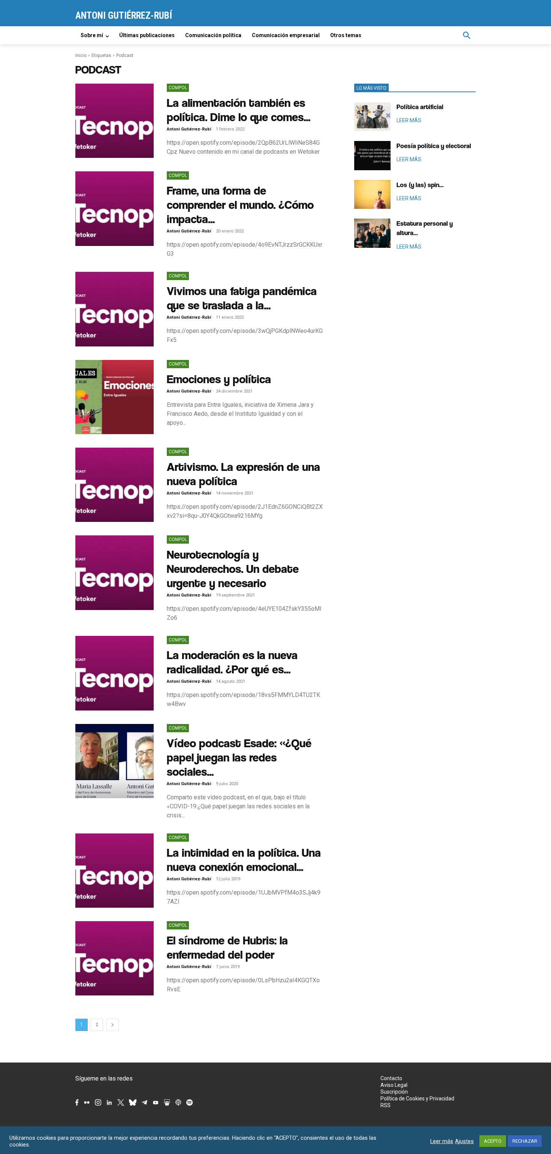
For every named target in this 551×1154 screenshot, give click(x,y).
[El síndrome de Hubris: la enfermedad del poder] (114, 958)
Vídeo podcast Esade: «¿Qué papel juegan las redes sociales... (239, 757)
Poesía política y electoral (434, 146)
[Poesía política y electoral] (372, 155)
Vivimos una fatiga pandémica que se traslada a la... (242, 298)
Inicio (81, 55)
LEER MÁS (409, 120)
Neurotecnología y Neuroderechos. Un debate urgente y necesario (233, 568)
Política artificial (420, 107)
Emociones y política (219, 379)
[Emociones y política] (114, 397)
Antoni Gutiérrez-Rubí (189, 129)
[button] (467, 35)
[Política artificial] (372, 116)
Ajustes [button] (464, 1141)
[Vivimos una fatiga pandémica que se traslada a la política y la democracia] (114, 309)
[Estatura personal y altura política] (372, 233)
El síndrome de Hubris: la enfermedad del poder (227, 947)
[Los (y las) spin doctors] (372, 194)
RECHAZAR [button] (524, 1141)
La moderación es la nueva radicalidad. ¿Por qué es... (232, 662)
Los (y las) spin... (420, 185)
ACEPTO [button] (493, 1141)
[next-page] (112, 1025)
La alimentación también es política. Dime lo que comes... (238, 110)
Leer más (441, 1141)
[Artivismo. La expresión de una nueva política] (114, 485)
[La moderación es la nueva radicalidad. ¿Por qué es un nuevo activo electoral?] (114, 673)
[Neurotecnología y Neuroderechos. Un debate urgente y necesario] (114, 572)
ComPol (178, 87)
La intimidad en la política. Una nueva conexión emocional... (244, 859)
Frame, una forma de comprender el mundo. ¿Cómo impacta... (240, 204)
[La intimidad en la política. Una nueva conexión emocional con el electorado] (114, 870)
